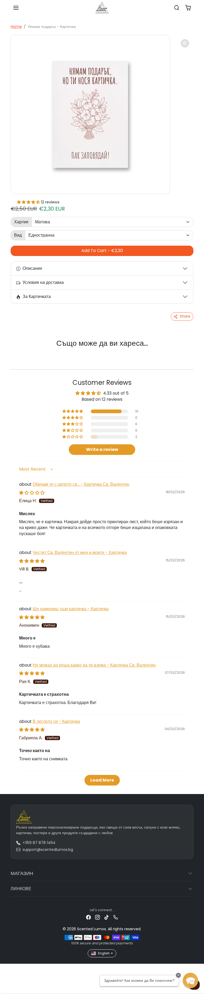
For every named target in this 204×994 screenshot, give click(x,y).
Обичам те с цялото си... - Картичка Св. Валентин (81, 484)
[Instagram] (97, 917)
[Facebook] (88, 917)
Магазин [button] (22, 873)
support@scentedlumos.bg (48, 849)
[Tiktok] (106, 917)
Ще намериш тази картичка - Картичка (71, 609)
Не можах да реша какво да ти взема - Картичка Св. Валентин (94, 665)
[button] (16, 7)
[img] (32, 493)
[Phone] (115, 917)
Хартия (21, 222)
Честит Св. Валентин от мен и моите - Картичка (80, 552)
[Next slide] (186, 352)
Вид (18, 235)
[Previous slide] (17, 352)
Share (185, 316)
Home (16, 26)
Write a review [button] (102, 449)
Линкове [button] (21, 889)
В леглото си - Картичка (56, 721)
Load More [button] (102, 780)
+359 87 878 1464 (39, 842)
